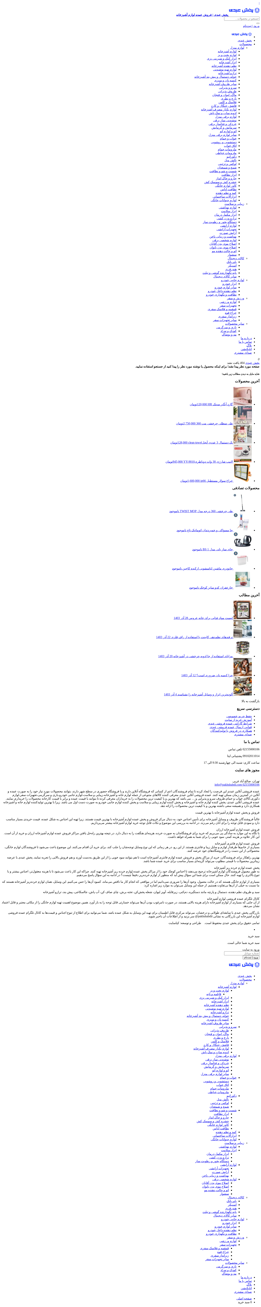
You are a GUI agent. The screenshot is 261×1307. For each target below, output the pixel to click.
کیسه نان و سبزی (225, 80)
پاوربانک (232, 262)
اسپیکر (232, 265)
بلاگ (249, 345)
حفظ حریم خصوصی (239, 716)
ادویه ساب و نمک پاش (223, 113)
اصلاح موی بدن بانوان (223, 247)
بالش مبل (230, 160)
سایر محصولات (234, 323)
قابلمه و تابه (213, 994)
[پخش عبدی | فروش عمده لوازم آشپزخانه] (241, 36)
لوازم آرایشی (228, 225)
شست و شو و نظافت (223, 171)
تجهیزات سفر (228, 305)
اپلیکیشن (246, 349)
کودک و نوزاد (228, 331)
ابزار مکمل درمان (225, 214)
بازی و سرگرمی (226, 327)
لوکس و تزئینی (227, 164)
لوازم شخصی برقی (224, 240)
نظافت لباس (228, 189)
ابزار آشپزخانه (228, 62)
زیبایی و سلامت (234, 203)
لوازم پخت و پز (227, 55)
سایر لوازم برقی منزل (222, 134)
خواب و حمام (228, 138)
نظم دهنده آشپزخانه (224, 65)
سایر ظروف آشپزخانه (223, 84)
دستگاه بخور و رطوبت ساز (220, 222)
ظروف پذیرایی (227, 91)
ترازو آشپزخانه (227, 73)
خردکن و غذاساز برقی (223, 124)
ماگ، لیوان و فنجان (224, 95)
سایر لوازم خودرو (226, 287)
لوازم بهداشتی (228, 207)
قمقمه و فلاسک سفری (222, 309)
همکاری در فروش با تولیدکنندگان (231, 730)
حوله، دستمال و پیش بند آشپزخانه (215, 76)
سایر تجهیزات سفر (225, 320)
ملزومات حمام (227, 149)
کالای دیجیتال (236, 258)
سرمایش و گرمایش (224, 127)
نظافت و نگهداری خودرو (221, 294)
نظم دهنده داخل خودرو (222, 291)
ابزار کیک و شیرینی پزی (222, 58)
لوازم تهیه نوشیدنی (225, 69)
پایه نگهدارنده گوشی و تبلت (220, 272)
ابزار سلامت (229, 211)
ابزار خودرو (229, 283)
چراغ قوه (231, 312)
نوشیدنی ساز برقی (225, 120)
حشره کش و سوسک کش (220, 182)
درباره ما (246, 338)
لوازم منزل (237, 47)
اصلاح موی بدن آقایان (223, 243)
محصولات (245, 44)
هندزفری (231, 269)
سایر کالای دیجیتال (225, 276)
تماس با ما (245, 341)
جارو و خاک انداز (226, 178)
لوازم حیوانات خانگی (224, 200)
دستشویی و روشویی (224, 142)
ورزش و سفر (235, 298)
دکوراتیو (232, 156)
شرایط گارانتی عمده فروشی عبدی (230, 723)
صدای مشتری (243, 352)
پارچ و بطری (229, 98)
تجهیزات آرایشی (226, 229)
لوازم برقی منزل (226, 116)
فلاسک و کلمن (227, 102)
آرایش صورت (228, 232)
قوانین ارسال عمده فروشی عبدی (231, 727)
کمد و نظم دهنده (226, 193)
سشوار (232, 254)
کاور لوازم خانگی (226, 185)
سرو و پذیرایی (228, 87)
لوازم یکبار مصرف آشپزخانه (219, 109)
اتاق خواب (230, 145)
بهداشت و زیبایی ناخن (223, 236)
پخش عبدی (245, 40)
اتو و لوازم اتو (228, 131)
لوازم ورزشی (228, 301)
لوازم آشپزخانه (227, 51)
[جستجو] (257, 23)
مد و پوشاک (229, 334)
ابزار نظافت (229, 174)
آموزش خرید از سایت (238, 719)
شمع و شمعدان (227, 167)
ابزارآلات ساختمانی (225, 196)
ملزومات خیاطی (226, 153)
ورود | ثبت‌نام (251, 26)
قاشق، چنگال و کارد (224, 105)
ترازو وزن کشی (227, 218)
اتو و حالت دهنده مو (224, 251)
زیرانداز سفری (227, 316)
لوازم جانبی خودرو (232, 280)
